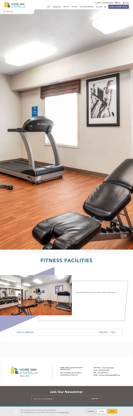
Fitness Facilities (66, 260)
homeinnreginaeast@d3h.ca (109, 375)
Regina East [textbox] (9, 12)
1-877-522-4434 (107, 367)
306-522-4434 (104, 370)
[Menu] (105, 7)
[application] (66, 411)
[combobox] (17, 11)
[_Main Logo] (16, 5)
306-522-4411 (103, 372)
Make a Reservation (119, 7)
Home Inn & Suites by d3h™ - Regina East (72, 368)
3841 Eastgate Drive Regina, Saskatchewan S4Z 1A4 (71, 373)
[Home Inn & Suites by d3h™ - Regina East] (24, 371)
